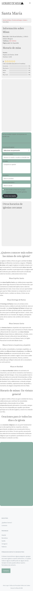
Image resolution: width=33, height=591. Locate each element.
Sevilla (3, 541)
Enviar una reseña (10, 196)
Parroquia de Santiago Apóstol (12, 224)
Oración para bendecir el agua (16, 461)
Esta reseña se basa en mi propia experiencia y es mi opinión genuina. (16, 191)
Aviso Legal (6, 585)
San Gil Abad (6, 220)
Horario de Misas (7, 20)
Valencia (4, 547)
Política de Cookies (25, 585)
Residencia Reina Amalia (10, 228)
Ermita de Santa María (9, 239)
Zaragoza (4, 544)
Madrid (4, 535)
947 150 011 (12, 41)
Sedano (25, 20)
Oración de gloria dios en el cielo (16, 504)
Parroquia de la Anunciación (11, 217)
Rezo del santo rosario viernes (16, 483)
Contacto (4, 525)
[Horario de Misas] (12, 3)
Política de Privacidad (14, 585)
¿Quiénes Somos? (7, 522)
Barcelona (5, 538)
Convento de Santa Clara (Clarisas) (13, 243)
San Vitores (6, 213)
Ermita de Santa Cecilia (10, 232)
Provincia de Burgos (17, 20)
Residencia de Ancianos (10, 235)
